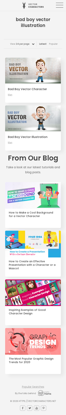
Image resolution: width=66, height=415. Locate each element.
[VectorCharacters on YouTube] (36, 408)
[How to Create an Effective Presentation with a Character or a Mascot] (33, 244)
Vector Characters (33, 5)
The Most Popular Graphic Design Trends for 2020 (31, 360)
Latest (43, 43)
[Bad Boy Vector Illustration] (33, 118)
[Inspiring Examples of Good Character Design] (33, 292)
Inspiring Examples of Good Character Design (27, 311)
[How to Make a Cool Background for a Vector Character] (33, 195)
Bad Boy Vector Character (27, 89)
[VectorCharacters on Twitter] (29, 408)
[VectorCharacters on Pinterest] (43, 408)
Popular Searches (33, 387)
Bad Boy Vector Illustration (27, 137)
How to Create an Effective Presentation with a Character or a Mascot (32, 265)
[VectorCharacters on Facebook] (22, 408)
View (20, 43)
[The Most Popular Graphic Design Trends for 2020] (33, 341)
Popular (53, 43)
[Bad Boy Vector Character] (33, 70)
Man (10, 94)
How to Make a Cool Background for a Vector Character (31, 214)
